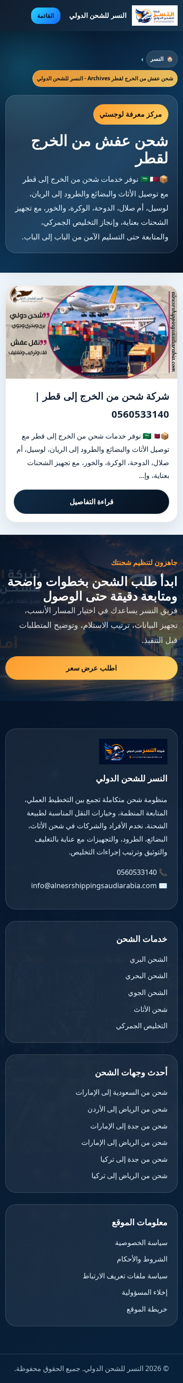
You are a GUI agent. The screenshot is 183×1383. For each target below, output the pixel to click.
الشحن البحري (146, 975)
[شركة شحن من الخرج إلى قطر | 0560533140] (91, 332)
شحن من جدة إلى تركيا (133, 1159)
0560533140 (137, 872)
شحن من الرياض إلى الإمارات (124, 1142)
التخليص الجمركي (141, 1025)
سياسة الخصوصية (141, 1242)
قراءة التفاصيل (92, 501)
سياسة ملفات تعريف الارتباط (125, 1276)
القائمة (45, 15)
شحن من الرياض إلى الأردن (127, 1109)
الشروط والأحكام (142, 1259)
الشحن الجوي (147, 992)
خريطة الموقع (147, 1309)
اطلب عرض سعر (91, 668)
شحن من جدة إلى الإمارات (128, 1126)
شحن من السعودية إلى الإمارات (121, 1092)
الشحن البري (148, 959)
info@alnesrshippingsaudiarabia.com (94, 885)
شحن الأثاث (150, 1009)
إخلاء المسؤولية (144, 1292)
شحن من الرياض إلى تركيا (129, 1175)
